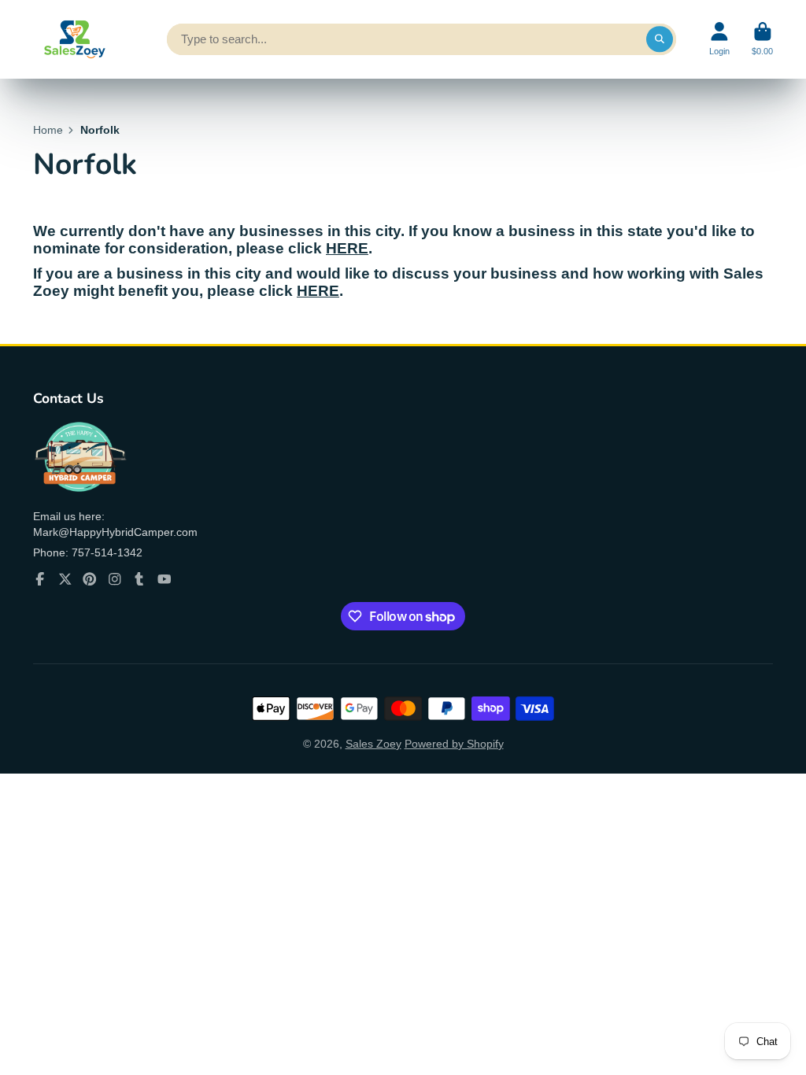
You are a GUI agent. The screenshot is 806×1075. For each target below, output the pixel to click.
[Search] (659, 39)
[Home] (72, 39)
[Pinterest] (90, 579)
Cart (762, 39)
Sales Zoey (373, 743)
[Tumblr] (139, 579)
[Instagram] (115, 579)
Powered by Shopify (454, 743)
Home (48, 130)
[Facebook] (40, 579)
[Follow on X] (65, 579)
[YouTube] (164, 579)
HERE (347, 248)
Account (719, 39)
